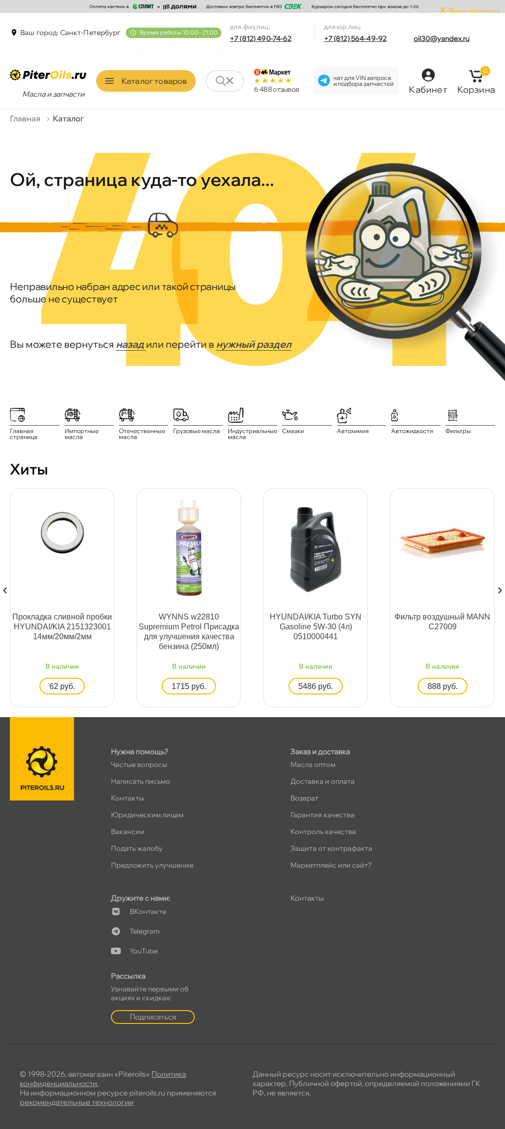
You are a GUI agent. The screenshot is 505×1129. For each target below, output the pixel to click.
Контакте (148, 911)
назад (131, 344)
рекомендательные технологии (77, 1102)
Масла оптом (312, 764)
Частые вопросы (139, 764)
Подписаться (153, 1016)
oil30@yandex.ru (441, 38)
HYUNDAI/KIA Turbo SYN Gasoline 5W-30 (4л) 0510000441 (315, 627)
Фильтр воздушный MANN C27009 (442, 622)
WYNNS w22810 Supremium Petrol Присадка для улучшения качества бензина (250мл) (189, 632)
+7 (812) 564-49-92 (355, 38)
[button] (5, 590)
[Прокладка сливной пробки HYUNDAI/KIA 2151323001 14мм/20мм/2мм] (62, 532)
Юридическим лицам (147, 814)
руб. (62, 686)
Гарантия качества (322, 814)
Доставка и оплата (322, 781)
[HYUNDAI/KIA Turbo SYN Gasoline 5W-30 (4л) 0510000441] (316, 547)
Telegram (145, 931)
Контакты (127, 798)
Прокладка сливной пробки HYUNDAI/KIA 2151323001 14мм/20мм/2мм (62, 627)
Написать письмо (140, 781)
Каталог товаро (154, 81)
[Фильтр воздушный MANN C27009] (443, 541)
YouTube (144, 951)
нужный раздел (253, 344)
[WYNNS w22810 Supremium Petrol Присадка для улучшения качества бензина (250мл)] (189, 547)
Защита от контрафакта (331, 848)
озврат (304, 798)
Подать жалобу (137, 848)
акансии (127, 831)
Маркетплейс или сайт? (331, 865)
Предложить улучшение (152, 865)
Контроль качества (323, 831)
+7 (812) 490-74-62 (261, 38)
